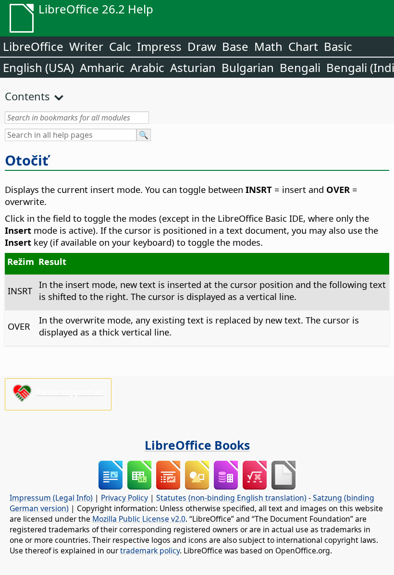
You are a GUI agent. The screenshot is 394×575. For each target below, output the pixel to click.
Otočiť (27, 160)
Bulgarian (248, 67)
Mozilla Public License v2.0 (138, 519)
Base (235, 46)
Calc (120, 46)
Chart (303, 46)
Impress (159, 46)
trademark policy (150, 550)
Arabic (147, 67)
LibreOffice (33, 46)
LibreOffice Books (197, 445)
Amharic (102, 67)
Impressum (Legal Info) (51, 497)
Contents (27, 96)
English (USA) (38, 67)
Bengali (300, 67)
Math (268, 46)
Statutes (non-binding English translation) (231, 497)
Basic (338, 46)
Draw (201, 46)
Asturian (193, 67)
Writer (86, 46)
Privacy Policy (124, 497)
